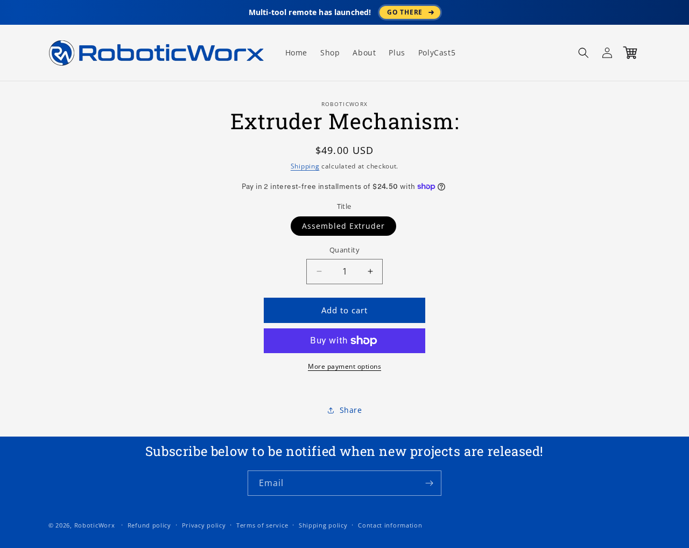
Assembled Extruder (343, 226)
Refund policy (149, 525)
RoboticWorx (94, 525)
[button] (583, 53)
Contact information (390, 525)
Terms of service (262, 525)
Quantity (344, 250)
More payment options (344, 366)
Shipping (305, 166)
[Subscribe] (429, 483)
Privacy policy (204, 525)
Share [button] (351, 410)
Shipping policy (323, 525)
